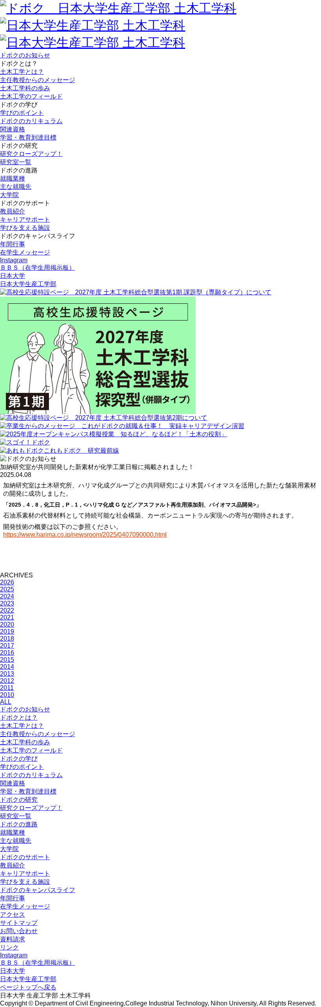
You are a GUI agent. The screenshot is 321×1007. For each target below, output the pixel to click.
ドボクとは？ (19, 717)
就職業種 (12, 178)
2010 (7, 695)
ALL (5, 702)
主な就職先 (15, 186)
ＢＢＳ (37, 267)
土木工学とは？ (22, 71)
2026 (7, 582)
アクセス (12, 914)
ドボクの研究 (19, 799)
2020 (7, 624)
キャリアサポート (25, 219)
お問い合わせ (19, 931)
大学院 (9, 195)
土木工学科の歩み (25, 88)
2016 (7, 652)
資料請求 (12, 939)
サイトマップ (19, 922)
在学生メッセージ (25, 252)
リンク (9, 947)
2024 (7, 596)
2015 (7, 659)
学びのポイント (22, 112)
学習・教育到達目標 (28, 137)
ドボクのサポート (25, 857)
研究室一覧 (15, 162)
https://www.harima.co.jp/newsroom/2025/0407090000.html (85, 534)
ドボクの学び (19, 758)
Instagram (13, 260)
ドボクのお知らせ (25, 55)
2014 (7, 666)
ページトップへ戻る (28, 987)
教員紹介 (12, 211)
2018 (7, 638)
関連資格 (12, 129)
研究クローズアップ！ (31, 154)
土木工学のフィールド (31, 96)
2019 (7, 631)
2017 (7, 645)
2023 (7, 603)
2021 (7, 617)
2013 (7, 673)
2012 (7, 680)
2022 (7, 610)
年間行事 (12, 244)
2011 (7, 687)
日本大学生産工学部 (28, 284)
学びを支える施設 (25, 227)
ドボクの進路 (19, 824)
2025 (7, 589)
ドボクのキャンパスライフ (37, 890)
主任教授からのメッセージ (37, 80)
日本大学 (12, 275)
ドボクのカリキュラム (31, 121)
